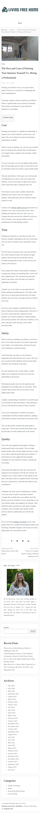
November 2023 (13, 726)
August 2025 (12, 696)
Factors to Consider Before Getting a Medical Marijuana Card (30, 553)
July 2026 (11, 685)
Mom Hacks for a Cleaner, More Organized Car (19, 664)
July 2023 (11, 737)
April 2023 (11, 745)
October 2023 (12, 729)
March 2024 (12, 715)
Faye (13, 83)
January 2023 (12, 753)
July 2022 (11, 770)
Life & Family (12, 794)
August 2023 (12, 734)
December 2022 (13, 756)
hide (11, 117)
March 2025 (12, 699)
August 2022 (12, 767)
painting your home (19, 522)
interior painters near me (19, 208)
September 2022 (13, 764)
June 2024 (11, 710)
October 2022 (12, 761)
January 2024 (12, 721)
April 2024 (11, 713)
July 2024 (11, 707)
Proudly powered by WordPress (12, 806)
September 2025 (13, 694)
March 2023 (12, 748)
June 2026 (11, 688)
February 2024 (13, 718)
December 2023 (13, 723)
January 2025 (12, 705)
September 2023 (13, 732)
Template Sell (8, 809)
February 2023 (13, 751)
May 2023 (11, 743)
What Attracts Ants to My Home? (10, 552)
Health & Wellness (14, 786)
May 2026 (11, 691)
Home (3, 64)
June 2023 (11, 740)
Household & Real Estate (16, 791)
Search (6, 627)
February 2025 (13, 702)
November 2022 (13, 759)
